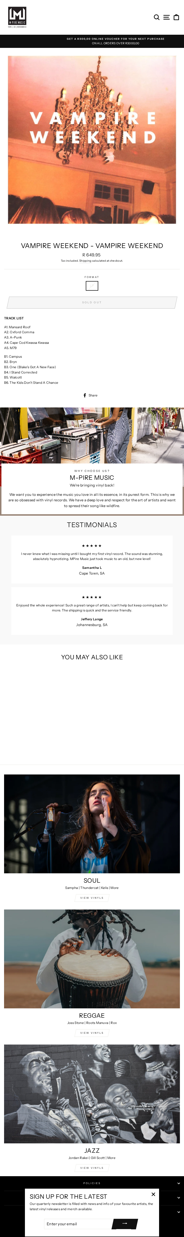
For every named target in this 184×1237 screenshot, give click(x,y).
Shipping (85, 260)
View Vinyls (92, 1167)
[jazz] (92, 1094)
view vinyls (92, 1032)
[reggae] (92, 958)
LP (92, 286)
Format (92, 277)
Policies (92, 1183)
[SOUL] (92, 823)
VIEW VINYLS (92, 897)
